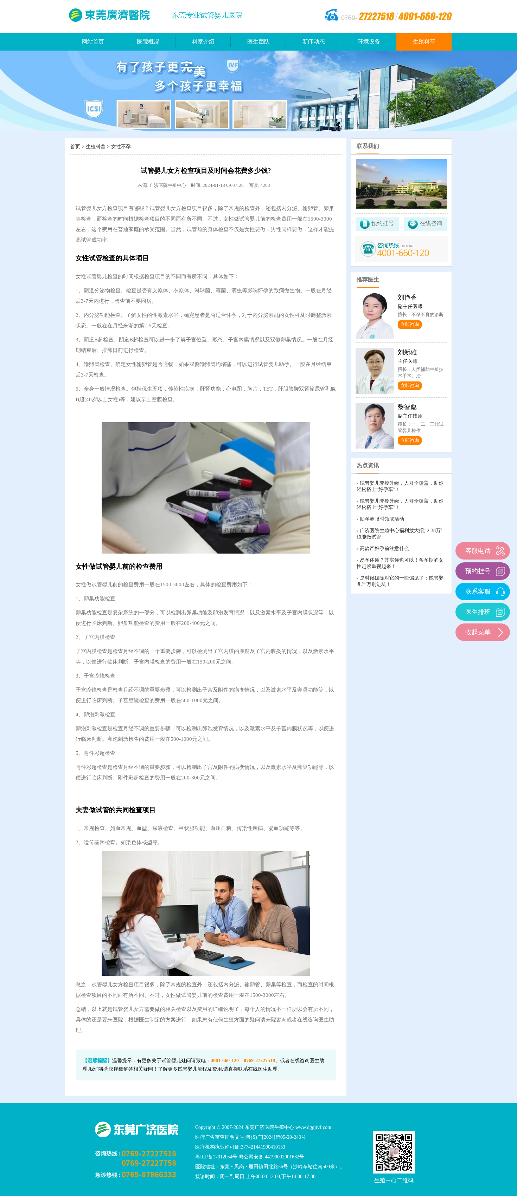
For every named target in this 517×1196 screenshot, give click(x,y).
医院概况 (148, 42)
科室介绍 (203, 42)
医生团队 (258, 42)
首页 (75, 146)
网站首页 (93, 42)
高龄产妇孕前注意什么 (384, 548)
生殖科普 (424, 42)
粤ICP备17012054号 (216, 1156)
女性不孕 (121, 146)
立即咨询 (410, 324)
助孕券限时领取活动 (382, 519)
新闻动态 (313, 42)
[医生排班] (500, 612)
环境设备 (369, 42)
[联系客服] (500, 591)
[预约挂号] (500, 571)
